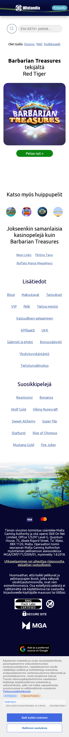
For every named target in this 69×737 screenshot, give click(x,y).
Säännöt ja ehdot (20, 342)
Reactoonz (24, 397)
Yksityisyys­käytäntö (34, 354)
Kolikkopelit (52, 44)
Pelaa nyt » (35, 153)
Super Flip (49, 421)
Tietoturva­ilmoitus (35, 365)
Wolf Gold (18, 409)
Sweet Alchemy (23, 421)
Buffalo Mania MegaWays (35, 263)
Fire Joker (48, 445)
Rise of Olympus (45, 433)
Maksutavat (30, 295)
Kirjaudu (59, 7)
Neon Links (23, 255)
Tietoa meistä (47, 306)
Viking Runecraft (45, 409)
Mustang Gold (23, 445)
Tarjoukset (54, 295)
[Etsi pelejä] (12, 29)
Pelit (39, 44)
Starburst (19, 433)
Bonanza (46, 397)
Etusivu (29, 44)
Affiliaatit (28, 330)
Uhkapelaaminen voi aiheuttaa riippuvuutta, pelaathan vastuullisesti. (34, 563)
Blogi (11, 295)
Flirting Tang (44, 255)
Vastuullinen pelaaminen (34, 318)
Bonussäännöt (51, 342)
